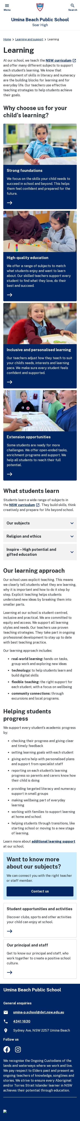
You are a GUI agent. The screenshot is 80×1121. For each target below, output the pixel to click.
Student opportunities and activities (39, 909)
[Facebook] (6, 1052)
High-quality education (27, 258)
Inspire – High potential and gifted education (41, 552)
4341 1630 (21, 1021)
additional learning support (53, 841)
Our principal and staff (27, 945)
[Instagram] (18, 1052)
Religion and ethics (41, 536)
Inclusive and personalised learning (39, 350)
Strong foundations (24, 170)
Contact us (40, 891)
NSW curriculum (61, 60)
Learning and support (29, 39)
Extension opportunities (29, 437)
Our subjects (41, 523)
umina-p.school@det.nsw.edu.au (38, 1012)
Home (7, 39)
